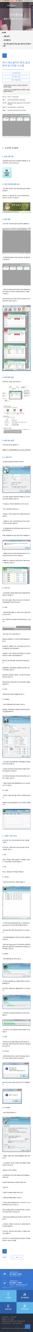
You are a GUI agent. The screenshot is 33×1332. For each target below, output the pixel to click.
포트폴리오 (7, 40)
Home (4, 33)
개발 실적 (7, 36)
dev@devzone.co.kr (22, 1284)
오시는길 (8, 1297)
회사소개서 (8, 1309)
